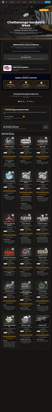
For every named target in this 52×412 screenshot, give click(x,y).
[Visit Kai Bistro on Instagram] (26, 265)
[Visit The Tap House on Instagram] (43, 298)
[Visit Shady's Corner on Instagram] (43, 265)
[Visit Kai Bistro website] (25, 265)
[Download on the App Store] (21, 101)
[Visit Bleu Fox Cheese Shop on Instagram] (10, 188)
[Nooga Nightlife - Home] (3, 2)
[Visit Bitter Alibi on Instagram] (43, 154)
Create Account (41, 2)
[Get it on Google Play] (30, 101)
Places (35, 2)
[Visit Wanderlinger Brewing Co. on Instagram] (10, 334)
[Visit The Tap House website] (41, 298)
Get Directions (10, 151)
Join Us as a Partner (44, 10)
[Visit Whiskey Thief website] (41, 332)
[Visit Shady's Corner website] (41, 265)
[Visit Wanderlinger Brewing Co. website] (8, 334)
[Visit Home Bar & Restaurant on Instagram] (10, 265)
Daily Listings (11, 2)
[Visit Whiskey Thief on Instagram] (43, 332)
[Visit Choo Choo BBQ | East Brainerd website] (9, 232)
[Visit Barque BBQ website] (25, 154)
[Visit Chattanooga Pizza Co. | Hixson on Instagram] (43, 190)
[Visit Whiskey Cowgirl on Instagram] (26, 332)
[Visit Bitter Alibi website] (41, 154)
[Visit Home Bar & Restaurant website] (8, 265)
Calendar (30, 2)
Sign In (48, 2)
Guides (18, 2)
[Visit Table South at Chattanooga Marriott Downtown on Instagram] (26, 301)
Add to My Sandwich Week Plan (9, 156)
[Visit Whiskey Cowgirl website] (25, 332)
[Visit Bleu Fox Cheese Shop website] (8, 188)
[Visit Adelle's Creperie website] (9, 154)
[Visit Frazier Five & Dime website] (41, 231)
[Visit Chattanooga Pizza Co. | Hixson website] (41, 190)
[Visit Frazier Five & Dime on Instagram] (43, 231)
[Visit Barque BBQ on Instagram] (26, 154)
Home (6, 2)
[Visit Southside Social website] (9, 298)
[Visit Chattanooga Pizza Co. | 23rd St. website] (25, 190)
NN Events (24, 2)
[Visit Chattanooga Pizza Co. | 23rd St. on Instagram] (26, 190)
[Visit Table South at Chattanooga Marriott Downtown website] (25, 301)
